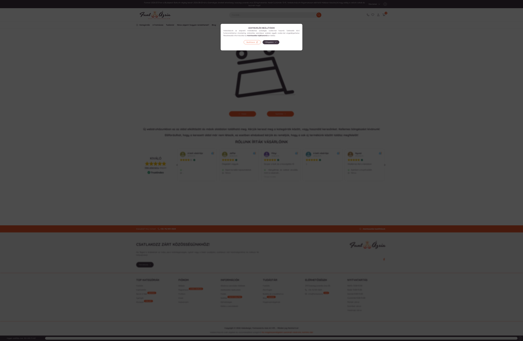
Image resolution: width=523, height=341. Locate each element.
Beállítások (251, 42)
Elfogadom (269, 42)
